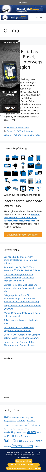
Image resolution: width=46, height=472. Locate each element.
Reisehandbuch (28, 441)
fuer (25, 425)
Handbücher (8, 429)
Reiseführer (13, 441)
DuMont (7, 135)
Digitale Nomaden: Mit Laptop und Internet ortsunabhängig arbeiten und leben (22, 288)
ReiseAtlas (26, 436)
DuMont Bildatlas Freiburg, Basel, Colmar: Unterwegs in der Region (23, 59)
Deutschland (31, 421)
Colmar (29, 131)
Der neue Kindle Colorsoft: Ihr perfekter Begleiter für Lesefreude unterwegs (20, 260)
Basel (9, 131)
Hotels (27, 429)
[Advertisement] (25, 379)
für (29, 425)
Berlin (32, 417)
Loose (24, 433)
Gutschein (37, 425)
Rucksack (37, 446)
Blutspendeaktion (10, 421)
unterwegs (35, 135)
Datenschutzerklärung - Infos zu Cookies (23, 468)
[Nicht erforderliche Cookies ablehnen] (43, 460)
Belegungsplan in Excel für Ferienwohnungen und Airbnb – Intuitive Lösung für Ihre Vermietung (21, 298)
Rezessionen (22, 446)
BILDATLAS (19, 131)
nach (39, 432)
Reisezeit (7, 446)
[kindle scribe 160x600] (10, 112)
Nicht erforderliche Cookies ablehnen (24, 465)
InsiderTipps (10, 432)
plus (5, 436)
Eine (18, 425)
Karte (19, 433)
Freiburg (17, 135)
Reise (17, 436)
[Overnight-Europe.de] (14, 17)
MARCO (31, 432)
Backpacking (24, 417)
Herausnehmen (18, 429)
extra (21, 425)
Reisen (38, 440)
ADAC (7, 417)
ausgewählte (14, 417)
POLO (10, 436)
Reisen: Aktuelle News (18, 127)
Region (25, 135)
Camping (21, 420)
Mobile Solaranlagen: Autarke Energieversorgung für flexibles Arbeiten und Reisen (19, 277)
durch (13, 425)
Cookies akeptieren (23, 461)
